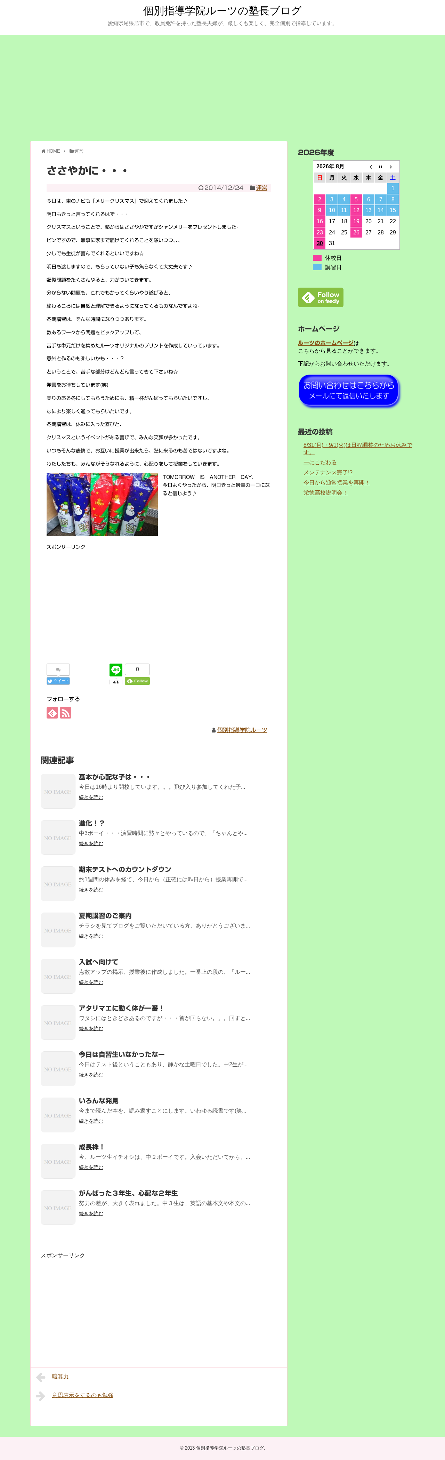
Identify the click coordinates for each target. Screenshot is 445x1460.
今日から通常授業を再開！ (337, 483)
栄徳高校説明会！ (326, 493)
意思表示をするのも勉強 (82, 1395)
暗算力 (60, 1376)
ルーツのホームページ (326, 343)
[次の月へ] (393, 166)
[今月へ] (381, 166)
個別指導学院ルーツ (242, 730)
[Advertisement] (222, 87)
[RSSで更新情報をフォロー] (65, 713)
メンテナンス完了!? (328, 472)
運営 (261, 188)
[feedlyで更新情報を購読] (52, 713)
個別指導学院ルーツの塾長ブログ (222, 10)
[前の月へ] (368, 166)
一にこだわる (320, 462)
